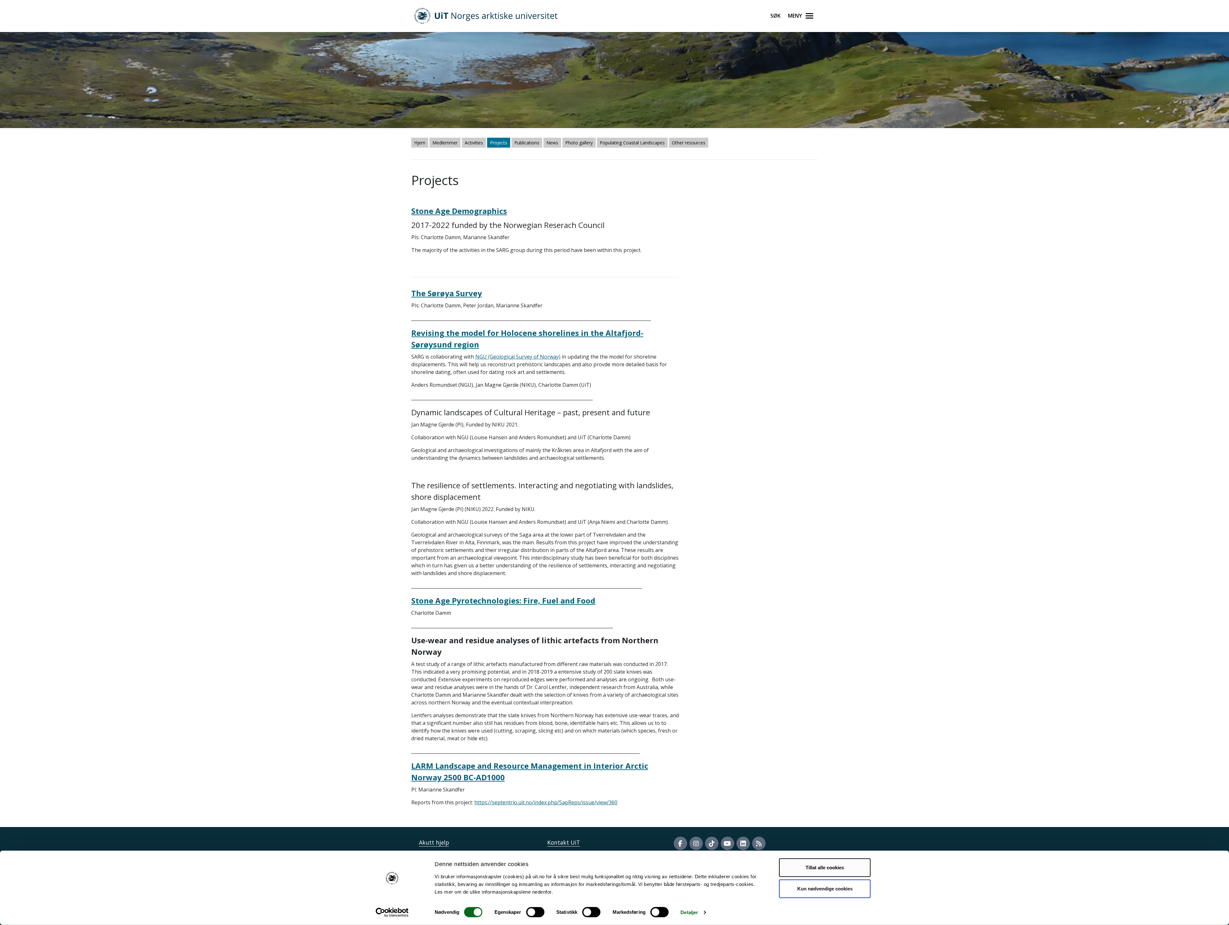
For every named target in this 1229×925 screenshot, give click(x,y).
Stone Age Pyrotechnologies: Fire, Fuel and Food (503, 600)
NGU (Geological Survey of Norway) (517, 356)
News (552, 143)
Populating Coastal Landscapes (632, 143)
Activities (474, 143)
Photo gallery (579, 143)
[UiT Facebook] (680, 843)
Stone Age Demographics (459, 211)
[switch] (535, 912)
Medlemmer (445, 143)
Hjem (419, 143)
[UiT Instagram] (696, 843)
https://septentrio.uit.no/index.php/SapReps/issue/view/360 (545, 802)
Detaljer (689, 912)
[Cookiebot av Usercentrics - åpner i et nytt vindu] (392, 912)
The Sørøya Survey (446, 293)
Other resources (688, 143)
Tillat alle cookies (825, 867)
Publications (526, 143)
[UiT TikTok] (712, 843)
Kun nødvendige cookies (825, 888)
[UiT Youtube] (727, 843)
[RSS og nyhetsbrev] (759, 843)
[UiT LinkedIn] (743, 843)
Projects (498, 143)
